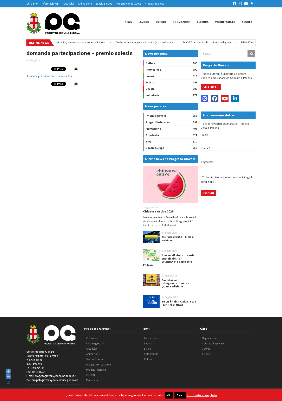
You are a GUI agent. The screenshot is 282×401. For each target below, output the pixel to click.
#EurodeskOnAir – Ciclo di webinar (178, 238)
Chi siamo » (210, 87)
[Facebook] (214, 98)
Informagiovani (50, 3)
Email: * (205, 135)
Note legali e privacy (213, 343)
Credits (206, 354)
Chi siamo (32, 3)
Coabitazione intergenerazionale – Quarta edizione (138, 42)
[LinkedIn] (235, 98)
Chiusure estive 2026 (158, 211)
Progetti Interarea (155, 3)
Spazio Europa (104, 3)
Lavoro (144, 22)
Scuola (247, 22)
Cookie (206, 348)
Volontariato (225, 22)
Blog (149, 141)
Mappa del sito (210, 338)
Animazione (85, 3)
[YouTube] (225, 98)
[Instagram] (204, 98)
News (128, 22)
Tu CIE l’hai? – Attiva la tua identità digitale (201, 42)
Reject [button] (180, 395)
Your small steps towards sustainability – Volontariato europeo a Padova (59, 42)
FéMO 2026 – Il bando (247, 42)
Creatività (68, 3)
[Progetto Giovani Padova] (53, 32)
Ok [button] (168, 395)
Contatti (91, 375)
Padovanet (92, 380)
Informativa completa (202, 395)
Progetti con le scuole (128, 3)
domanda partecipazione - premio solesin (49, 76)
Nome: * (205, 148)
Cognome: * (207, 162)
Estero (161, 22)
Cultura (203, 22)
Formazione (181, 22)
